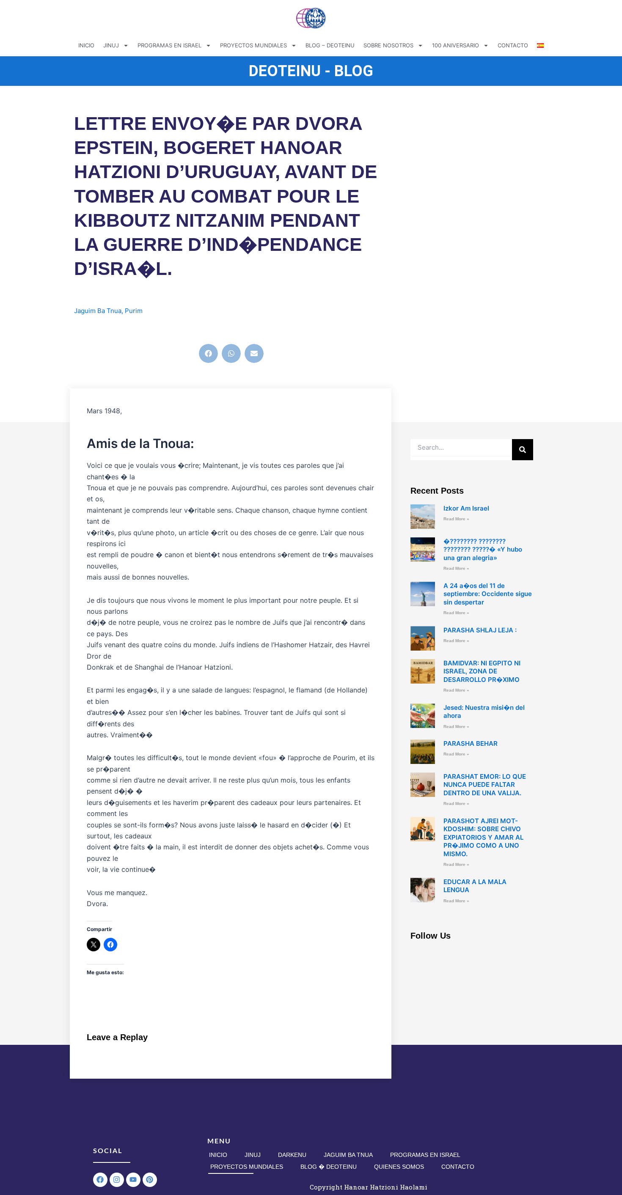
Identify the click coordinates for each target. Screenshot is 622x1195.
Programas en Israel (425, 1154)
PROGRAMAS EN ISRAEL (169, 45)
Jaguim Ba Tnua (97, 311)
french (119, 330)
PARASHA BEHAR (470, 743)
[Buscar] (522, 449)
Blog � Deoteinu (328, 1166)
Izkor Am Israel (466, 508)
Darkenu (292, 1154)
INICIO (86, 45)
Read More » (456, 518)
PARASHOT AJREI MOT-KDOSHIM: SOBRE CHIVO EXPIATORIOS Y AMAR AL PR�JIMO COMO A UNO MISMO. (483, 837)
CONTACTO (513, 45)
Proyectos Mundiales (246, 1166)
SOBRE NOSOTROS (388, 45)
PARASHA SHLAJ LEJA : (480, 630)
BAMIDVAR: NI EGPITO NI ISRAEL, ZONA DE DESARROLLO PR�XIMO (481, 671)
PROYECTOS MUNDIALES (253, 45)
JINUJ (111, 45)
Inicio (218, 1154)
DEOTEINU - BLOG (311, 71)
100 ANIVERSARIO (455, 45)
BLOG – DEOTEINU (330, 45)
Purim (134, 311)
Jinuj (253, 1154)
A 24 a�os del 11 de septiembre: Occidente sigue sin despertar (487, 594)
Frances (94, 330)
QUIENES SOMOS (399, 1166)
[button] (208, 353)
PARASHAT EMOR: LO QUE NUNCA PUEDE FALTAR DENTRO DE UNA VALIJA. (484, 784)
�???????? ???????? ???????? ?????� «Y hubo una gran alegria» (482, 549)
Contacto (457, 1166)
